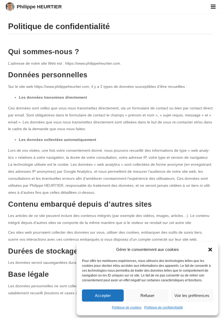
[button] (210, 249)
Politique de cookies (126, 307)
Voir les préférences (191, 295)
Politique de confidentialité (163, 307)
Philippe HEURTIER (39, 6)
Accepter (103, 295)
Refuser (147, 295)
